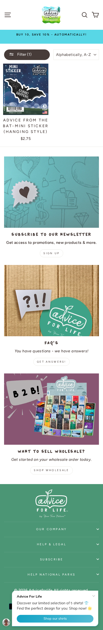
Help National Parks (51, 574)
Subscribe (51, 559)
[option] (51, 34)
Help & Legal (51, 544)
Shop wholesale (51, 470)
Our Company (51, 529)
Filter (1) (24, 54)
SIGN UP (51, 253)
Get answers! (51, 361)
